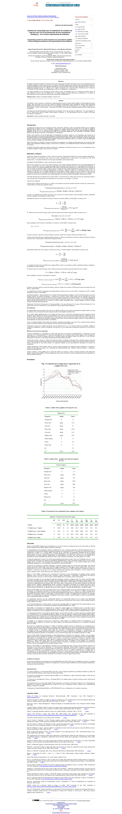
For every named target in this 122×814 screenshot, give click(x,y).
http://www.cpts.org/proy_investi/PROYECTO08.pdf (53, 766)
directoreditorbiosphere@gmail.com (61, 812)
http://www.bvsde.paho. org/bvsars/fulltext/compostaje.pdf (57, 779)
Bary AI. (54, 699)
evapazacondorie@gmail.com (63, 63)
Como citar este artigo (83, 34)
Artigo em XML (81, 29)
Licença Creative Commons (84, 800)
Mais (78, 50)
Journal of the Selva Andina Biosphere (41, 16)
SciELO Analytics (82, 22)
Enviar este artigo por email (84, 40)
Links (70, 701)
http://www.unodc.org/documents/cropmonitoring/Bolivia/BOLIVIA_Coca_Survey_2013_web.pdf (51, 786)
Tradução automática (83, 38)
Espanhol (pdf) (81, 27)
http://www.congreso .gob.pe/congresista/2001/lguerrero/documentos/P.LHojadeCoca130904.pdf (51, 715)
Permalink (79, 54)
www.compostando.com (33, 697)
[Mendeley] (76, 50)
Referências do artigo (83, 31)
